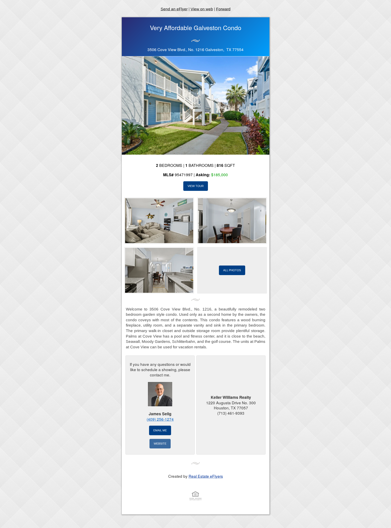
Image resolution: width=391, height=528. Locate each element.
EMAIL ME (160, 430)
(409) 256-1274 (160, 419)
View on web (202, 9)
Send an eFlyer (174, 9)
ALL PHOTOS (232, 270)
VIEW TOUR (196, 186)
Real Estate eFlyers (206, 476)
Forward (223, 9)
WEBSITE (160, 443)
